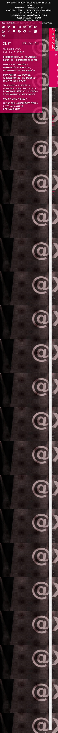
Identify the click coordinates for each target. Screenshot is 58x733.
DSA (38, 13)
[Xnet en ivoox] (19, 31)
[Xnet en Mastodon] (24, 27)
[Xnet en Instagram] (19, 27)
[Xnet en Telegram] (35, 27)
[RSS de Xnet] (35, 31)
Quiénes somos (12, 49)
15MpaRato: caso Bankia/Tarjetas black (29, 15)
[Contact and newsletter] (3, 27)
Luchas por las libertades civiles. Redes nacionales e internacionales (20, 106)
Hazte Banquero (35, 8)
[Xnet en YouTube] (14, 31)
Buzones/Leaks (24, 18)
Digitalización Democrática (39, 10)
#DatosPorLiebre (14, 10)
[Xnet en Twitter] (8, 27)
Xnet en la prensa (13, 52)
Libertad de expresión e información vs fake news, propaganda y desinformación (19, 67)
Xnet (7, 43)
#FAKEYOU (19, 8)
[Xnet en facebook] (24, 31)
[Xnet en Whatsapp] (3, 31)
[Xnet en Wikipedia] (30, 31)
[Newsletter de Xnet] (3, 36)
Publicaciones (45, 23)
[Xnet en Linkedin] (30, 27)
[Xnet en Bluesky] (14, 27)
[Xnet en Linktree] (8, 31)
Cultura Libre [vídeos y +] (16, 99)
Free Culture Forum (29, 20)
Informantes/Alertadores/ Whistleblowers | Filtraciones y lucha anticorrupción (20, 78)
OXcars (38, 18)
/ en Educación (25, 13)
